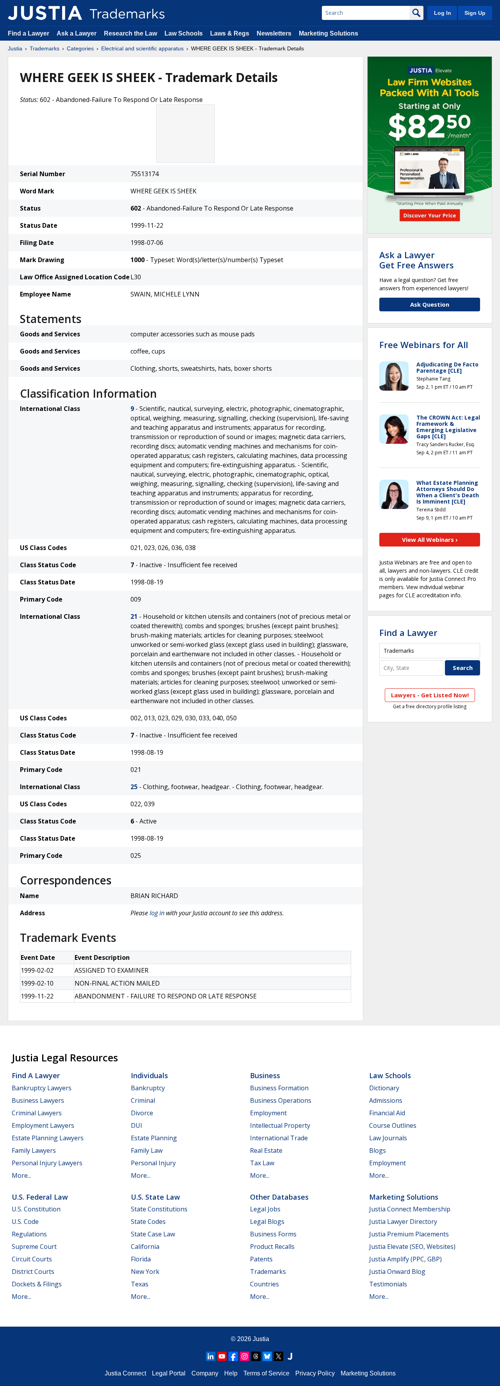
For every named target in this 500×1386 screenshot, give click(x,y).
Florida (141, 1259)
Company (204, 1373)
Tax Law (262, 1163)
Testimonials (388, 1284)
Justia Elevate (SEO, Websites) (412, 1246)
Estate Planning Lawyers (48, 1138)
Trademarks (44, 48)
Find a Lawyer (28, 33)
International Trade (279, 1138)
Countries (264, 1284)
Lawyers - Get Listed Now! (430, 695)
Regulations (29, 1234)
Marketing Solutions (328, 33)
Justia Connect (125, 1373)
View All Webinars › (430, 539)
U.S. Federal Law (40, 1197)
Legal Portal (169, 1373)
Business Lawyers (38, 1100)
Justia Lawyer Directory (403, 1221)
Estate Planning (154, 1138)
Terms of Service (266, 1373)
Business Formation (279, 1088)
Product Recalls (272, 1246)
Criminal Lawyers (37, 1113)
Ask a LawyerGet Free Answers (416, 260)
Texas (139, 1284)
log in (157, 913)
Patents (261, 1259)
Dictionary (384, 1088)
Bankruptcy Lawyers (41, 1088)
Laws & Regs (229, 33)
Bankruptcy (148, 1088)
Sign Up (475, 13)
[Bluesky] (267, 1356)
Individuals (149, 1075)
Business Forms (273, 1234)
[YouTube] (222, 1356)
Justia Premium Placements (409, 1234)
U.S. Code (25, 1221)
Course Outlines (392, 1125)
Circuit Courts (32, 1259)
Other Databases (279, 1197)
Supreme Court (34, 1246)
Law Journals (388, 1138)
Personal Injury (153, 1163)
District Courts (33, 1271)
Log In (442, 13)
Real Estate (266, 1150)
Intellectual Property (280, 1125)
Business (265, 1075)
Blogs (377, 1150)
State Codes (148, 1221)
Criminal (143, 1100)
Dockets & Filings (37, 1284)
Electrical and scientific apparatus (142, 48)
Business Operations (280, 1100)
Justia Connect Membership (409, 1209)
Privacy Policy (315, 1373)
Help (231, 1373)
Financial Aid (387, 1113)
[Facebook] (233, 1356)
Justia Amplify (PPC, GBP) (405, 1259)
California (145, 1246)
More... (21, 1175)
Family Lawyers (34, 1150)
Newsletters (274, 33)
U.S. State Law (155, 1197)
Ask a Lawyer (76, 33)
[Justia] (45, 13)
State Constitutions (159, 1209)
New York (145, 1271)
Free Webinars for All (423, 344)
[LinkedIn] (210, 1356)
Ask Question (429, 304)
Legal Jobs (265, 1209)
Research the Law (130, 33)
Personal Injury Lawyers (47, 1163)
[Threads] (256, 1356)
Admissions (385, 1100)
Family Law (146, 1150)
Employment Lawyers (43, 1125)
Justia (15, 48)
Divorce (142, 1113)
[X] (278, 1356)
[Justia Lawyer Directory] (290, 1356)
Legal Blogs (267, 1221)
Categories (80, 48)
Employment (268, 1113)
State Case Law (153, 1234)
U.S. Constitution (36, 1209)
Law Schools (183, 33)
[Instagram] (244, 1356)
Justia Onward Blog (397, 1271)
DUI (136, 1125)
